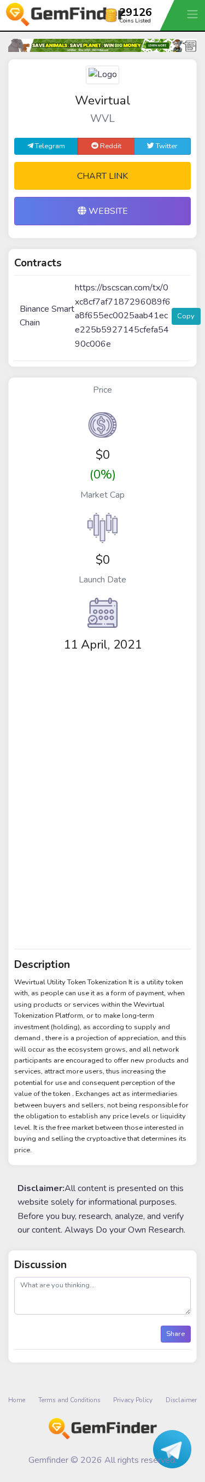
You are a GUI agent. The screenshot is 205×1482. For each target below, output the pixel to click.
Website (107, 211)
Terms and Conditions (69, 1400)
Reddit (109, 146)
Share (175, 1334)
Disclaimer (181, 1400)
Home (16, 1400)
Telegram (49, 146)
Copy (186, 316)
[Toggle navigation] (193, 13)
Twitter (166, 146)
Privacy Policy (133, 1400)
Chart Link (102, 176)
